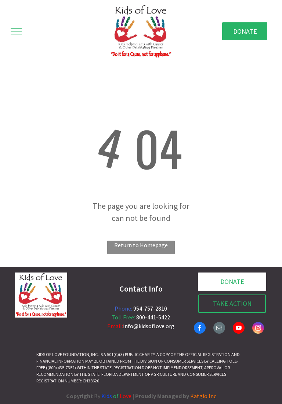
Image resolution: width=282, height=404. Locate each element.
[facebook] (200, 329)
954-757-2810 (150, 308)
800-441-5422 (153, 317)
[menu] (16, 31)
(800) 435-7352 (61, 367)
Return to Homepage (141, 245)
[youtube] (239, 329)
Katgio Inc (203, 396)
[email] (219, 329)
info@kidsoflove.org (148, 326)
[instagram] (258, 329)
